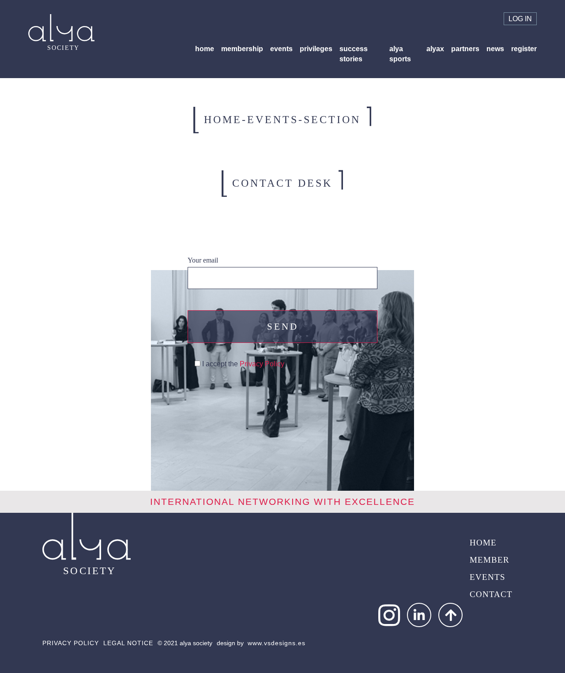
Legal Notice (128, 643)
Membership (242, 49)
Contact (491, 594)
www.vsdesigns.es (276, 643)
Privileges (316, 49)
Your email (203, 260)
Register (524, 49)
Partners (465, 49)
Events (281, 49)
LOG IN (520, 19)
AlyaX (435, 49)
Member (489, 559)
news (495, 49)
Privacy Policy (262, 364)
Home (204, 49)
